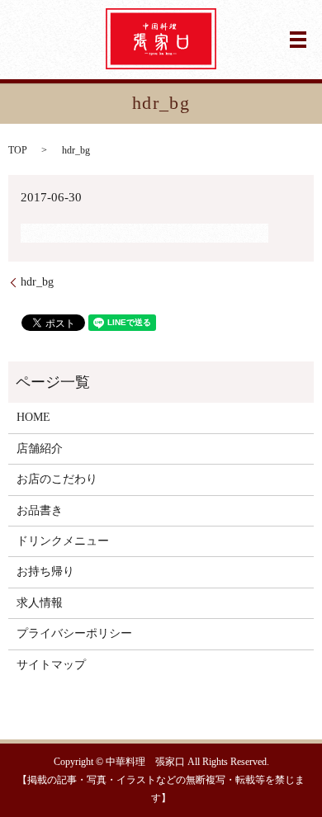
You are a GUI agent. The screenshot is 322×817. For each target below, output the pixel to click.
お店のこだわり (57, 479)
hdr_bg (37, 282)
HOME (33, 417)
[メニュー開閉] (298, 39)
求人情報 (40, 603)
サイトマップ (51, 665)
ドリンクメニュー (63, 541)
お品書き (40, 510)
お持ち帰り (45, 571)
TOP (17, 150)
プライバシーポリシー (74, 633)
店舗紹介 (40, 448)
